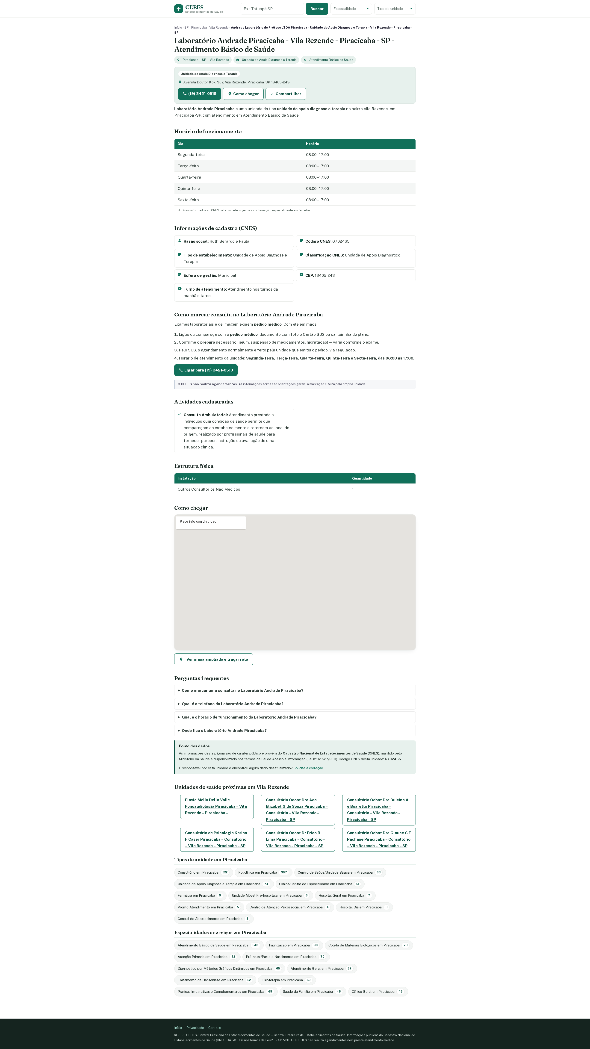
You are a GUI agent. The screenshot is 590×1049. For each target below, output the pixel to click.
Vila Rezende (219, 27)
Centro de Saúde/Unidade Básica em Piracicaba (339, 872)
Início (178, 27)
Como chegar (246, 93)
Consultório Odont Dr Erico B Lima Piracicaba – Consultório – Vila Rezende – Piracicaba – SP (295, 839)
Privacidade (195, 1028)
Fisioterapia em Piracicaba (286, 980)
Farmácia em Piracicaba (199, 895)
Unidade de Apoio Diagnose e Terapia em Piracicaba (223, 884)
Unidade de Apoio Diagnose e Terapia (269, 60)
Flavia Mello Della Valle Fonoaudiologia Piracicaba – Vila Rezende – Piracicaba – (216, 806)
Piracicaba (199, 27)
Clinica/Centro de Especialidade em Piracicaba (319, 884)
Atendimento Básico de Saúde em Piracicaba (218, 945)
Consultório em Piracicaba (202, 872)
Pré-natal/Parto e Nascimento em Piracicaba (285, 957)
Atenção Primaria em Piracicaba (206, 957)
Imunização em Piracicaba (293, 945)
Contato (214, 1028)
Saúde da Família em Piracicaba (312, 991)
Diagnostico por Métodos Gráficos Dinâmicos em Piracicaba (229, 968)
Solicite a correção (308, 768)
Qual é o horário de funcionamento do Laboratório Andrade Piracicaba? (249, 717)
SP (186, 27)
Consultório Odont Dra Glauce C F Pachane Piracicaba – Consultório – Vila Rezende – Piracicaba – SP (379, 839)
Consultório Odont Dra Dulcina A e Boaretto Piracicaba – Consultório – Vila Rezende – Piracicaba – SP (377, 810)
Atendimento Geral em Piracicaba (321, 968)
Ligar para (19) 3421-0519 (208, 370)
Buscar (317, 8)
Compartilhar (288, 93)
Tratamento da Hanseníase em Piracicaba (214, 980)
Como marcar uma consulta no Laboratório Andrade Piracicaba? (242, 690)
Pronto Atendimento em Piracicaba (208, 907)
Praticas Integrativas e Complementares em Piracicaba (225, 991)
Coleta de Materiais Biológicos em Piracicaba (367, 945)
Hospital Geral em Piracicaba (344, 895)
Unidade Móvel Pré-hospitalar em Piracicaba (270, 895)
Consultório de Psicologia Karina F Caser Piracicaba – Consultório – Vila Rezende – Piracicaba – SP (216, 839)
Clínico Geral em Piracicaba (377, 991)
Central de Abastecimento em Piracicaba (213, 919)
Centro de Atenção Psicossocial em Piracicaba (289, 907)
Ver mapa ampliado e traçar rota (217, 659)
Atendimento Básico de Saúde (331, 60)
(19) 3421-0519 (202, 93)
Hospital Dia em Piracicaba (363, 907)
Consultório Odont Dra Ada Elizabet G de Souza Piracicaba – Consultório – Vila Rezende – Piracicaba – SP (297, 810)
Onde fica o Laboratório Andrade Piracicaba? (224, 730)
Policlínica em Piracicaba (262, 872)
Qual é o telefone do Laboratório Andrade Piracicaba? (232, 703)
